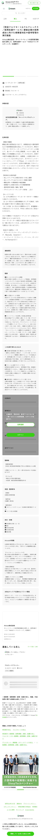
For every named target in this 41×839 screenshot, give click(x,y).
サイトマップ (20, 774)
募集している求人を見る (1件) (20, 834)
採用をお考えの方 (10, 767)
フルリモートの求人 (19, 730)
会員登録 (35, 8)
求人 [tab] (15, 19)
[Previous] (5, 62)
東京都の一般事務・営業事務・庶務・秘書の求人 (18, 734)
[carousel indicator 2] (20, 76)
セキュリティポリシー (10, 771)
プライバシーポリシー (29, 767)
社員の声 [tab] (36, 19)
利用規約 (34, 771)
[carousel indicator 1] (8, 76)
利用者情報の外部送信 (24, 771)
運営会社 (19, 767)
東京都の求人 (6, 730)
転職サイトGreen (6, 786)
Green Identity (29, 774)
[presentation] (20, 13)
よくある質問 (11, 774)
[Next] (36, 62)
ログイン (28, 8)
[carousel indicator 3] (32, 76)
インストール (34, 3)
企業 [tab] (5, 19)
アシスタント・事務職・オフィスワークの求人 (17, 742)
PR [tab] (26, 19)
